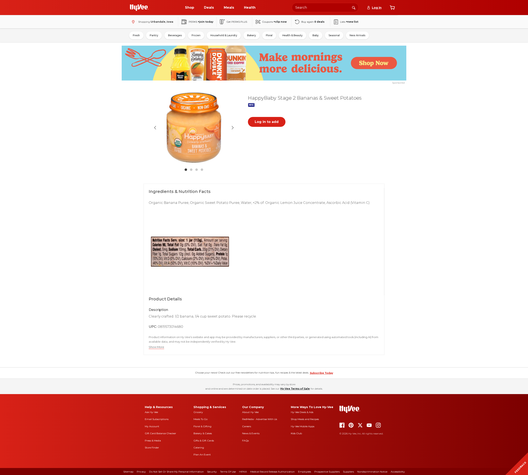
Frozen (196, 35)
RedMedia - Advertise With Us (259, 419)
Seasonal (334, 35)
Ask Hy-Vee (151, 412)
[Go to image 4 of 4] (202, 169)
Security (212, 471)
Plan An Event (202, 454)
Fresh (136, 35)
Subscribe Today (321, 373)
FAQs (245, 440)
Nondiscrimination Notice (372, 471)
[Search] (354, 7)
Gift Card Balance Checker (160, 433)
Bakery (251, 35)
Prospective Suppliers (327, 471)
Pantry (154, 35)
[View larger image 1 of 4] (194, 127)
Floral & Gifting (202, 426)
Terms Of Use (228, 471)
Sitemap (128, 471)
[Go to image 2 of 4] (191, 169)
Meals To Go (200, 419)
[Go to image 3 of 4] (196, 169)
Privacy (141, 471)
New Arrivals (357, 35)
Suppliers (348, 471)
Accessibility (398, 471)
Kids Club (296, 433)
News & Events (250, 433)
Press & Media (153, 440)
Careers (246, 426)
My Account (152, 426)
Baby (315, 35)
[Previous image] (155, 127)
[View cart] (392, 8)
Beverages (175, 35)
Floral (269, 35)
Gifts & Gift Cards (203, 440)
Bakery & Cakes (202, 433)
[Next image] (232, 127)
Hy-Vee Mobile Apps (302, 426)
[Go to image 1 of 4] (186, 169)
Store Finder (152, 447)
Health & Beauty (292, 35)
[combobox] (325, 7)
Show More (156, 347)
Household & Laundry (223, 35)
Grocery (198, 412)
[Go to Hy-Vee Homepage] (139, 7)
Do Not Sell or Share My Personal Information (176, 471)
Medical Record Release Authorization (272, 471)
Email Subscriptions (157, 419)
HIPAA (243, 471)
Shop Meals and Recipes (305, 419)
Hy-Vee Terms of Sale (295, 388)
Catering (198, 447)
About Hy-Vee (250, 412)
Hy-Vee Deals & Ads (302, 412)
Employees (304, 471)
